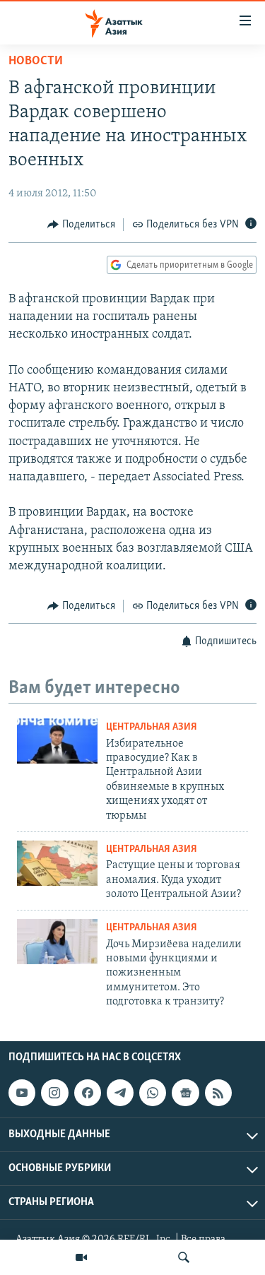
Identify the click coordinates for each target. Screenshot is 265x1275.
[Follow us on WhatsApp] (152, 1093)
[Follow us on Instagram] (54, 1093)
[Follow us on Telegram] (120, 1093)
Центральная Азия (151, 727)
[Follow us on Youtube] (21, 1093)
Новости (35, 61)
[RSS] (218, 1093)
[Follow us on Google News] (185, 1093)
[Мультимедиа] (81, 1257)
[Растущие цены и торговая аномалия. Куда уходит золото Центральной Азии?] (57, 863)
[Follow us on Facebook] (87, 1093)
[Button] (81, 224)
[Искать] (184, 1257)
